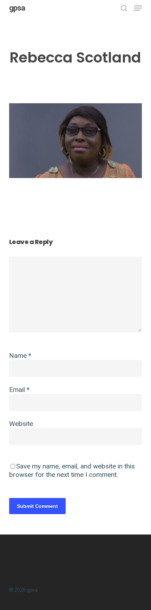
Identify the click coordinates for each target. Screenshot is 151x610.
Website (21, 424)
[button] (138, 8)
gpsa (17, 8)
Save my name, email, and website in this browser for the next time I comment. (72, 470)
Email (19, 390)
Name (20, 356)
